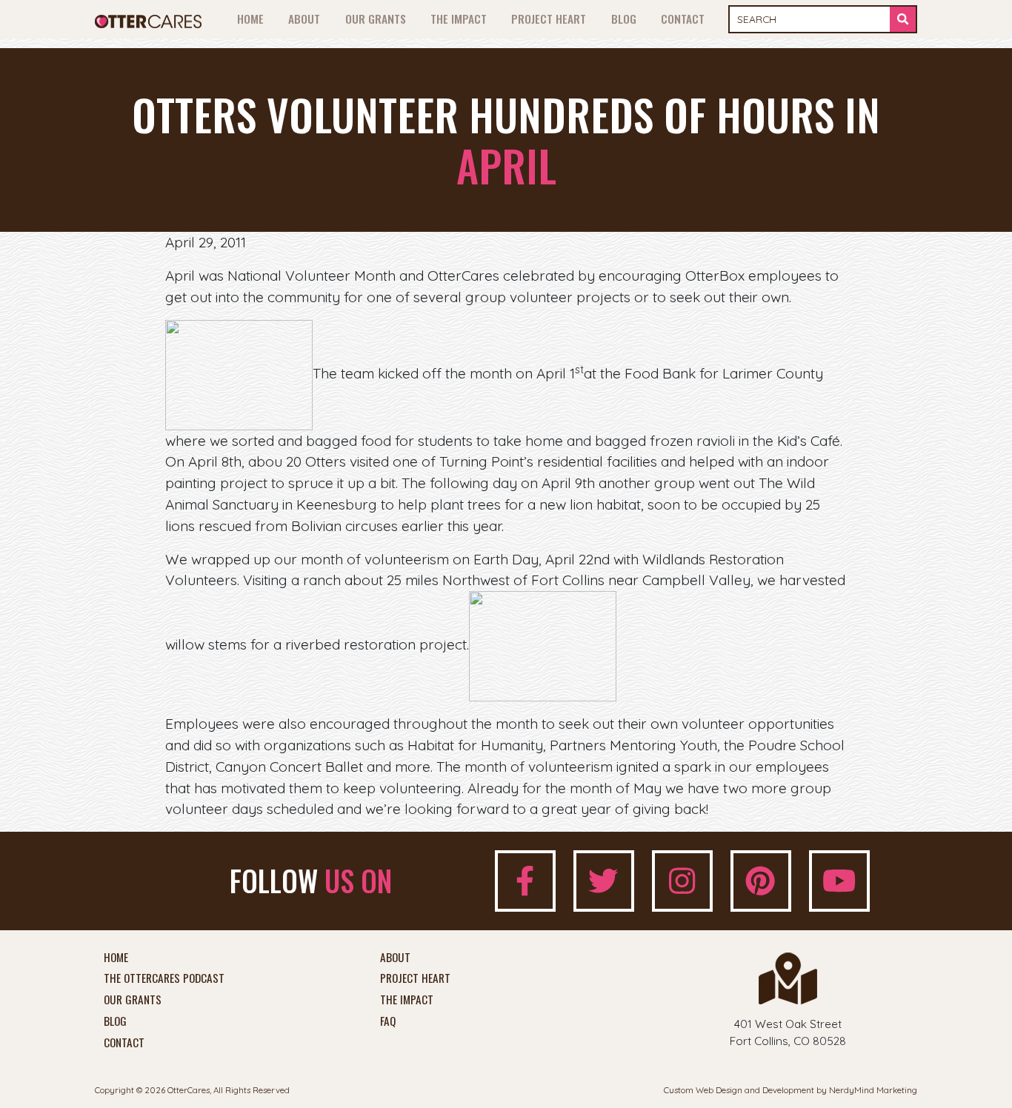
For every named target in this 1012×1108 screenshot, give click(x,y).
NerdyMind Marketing (873, 1089)
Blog (623, 18)
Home (250, 18)
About (304, 18)
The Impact (458, 18)
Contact (683, 18)
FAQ (388, 1021)
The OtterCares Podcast (164, 978)
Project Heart (548, 18)
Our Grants (375, 18)
